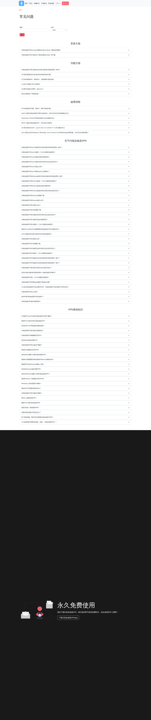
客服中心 (37, 3)
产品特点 (44, 3)
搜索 (21, 27)
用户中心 (65, 3)
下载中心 (58, 3)
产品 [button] (30, 3)
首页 (26, 3)
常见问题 (51, 3)
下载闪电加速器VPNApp (68, 617)
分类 (52, 27)
